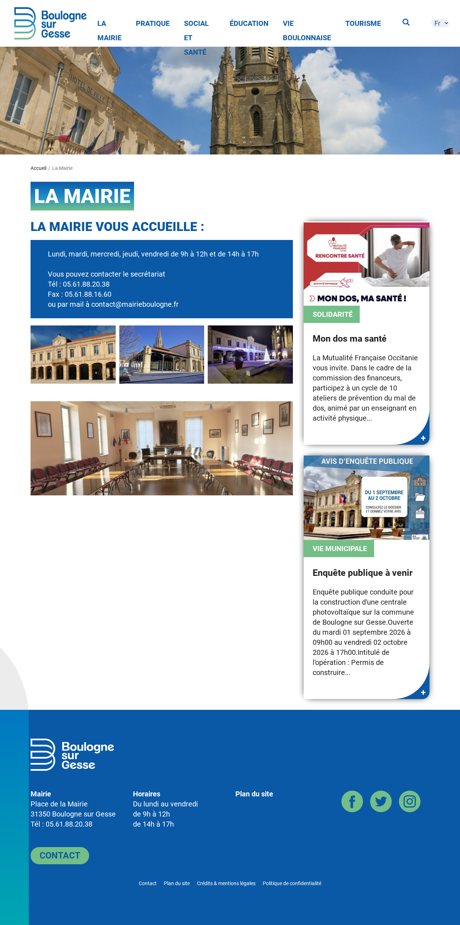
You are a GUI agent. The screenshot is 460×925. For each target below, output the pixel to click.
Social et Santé (196, 25)
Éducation (249, 23)
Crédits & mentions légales (226, 883)
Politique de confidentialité (292, 883)
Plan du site (254, 794)
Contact (60, 855)
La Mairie (109, 25)
